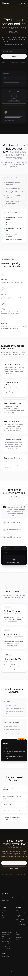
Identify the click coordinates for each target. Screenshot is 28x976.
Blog (17, 910)
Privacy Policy (5, 956)
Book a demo (14, 868)
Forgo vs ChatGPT (20, 924)
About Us (18, 932)
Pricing (3, 912)
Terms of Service (6, 959)
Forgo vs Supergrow (7, 946)
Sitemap (18, 939)
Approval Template (20, 921)
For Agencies (19, 937)
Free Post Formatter (21, 912)
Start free (22, 3)
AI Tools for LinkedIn (7, 932)
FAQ (3, 917)
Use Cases (4, 915)
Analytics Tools (5, 941)
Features (4, 910)
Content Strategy (20, 919)
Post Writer (18, 934)
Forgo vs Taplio (5, 943)
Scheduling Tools (6, 938)
